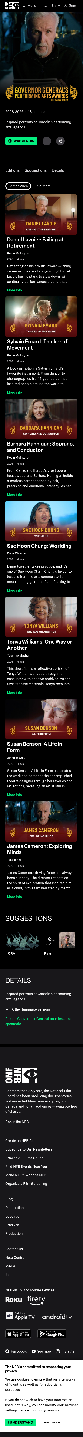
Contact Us (14, 1249)
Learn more (51, 1422)
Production (14, 1233)
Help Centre (14, 1258)
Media (10, 1266)
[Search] (45, 6)
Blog (9, 1199)
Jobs (8, 1275)
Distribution (14, 1208)
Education (13, 1216)
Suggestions (36, 170)
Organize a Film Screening (26, 1184)
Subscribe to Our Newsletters (28, 1149)
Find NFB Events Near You (26, 1167)
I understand (20, 1422)
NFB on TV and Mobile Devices (29, 1290)
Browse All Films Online (24, 1158)
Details (58, 170)
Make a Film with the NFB (25, 1175)
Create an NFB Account (24, 1141)
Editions (12, 170)
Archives (12, 1225)
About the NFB (17, 1122)
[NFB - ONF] (12, 6)
